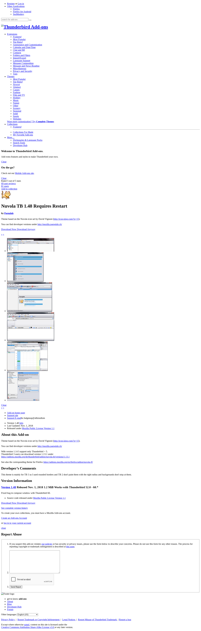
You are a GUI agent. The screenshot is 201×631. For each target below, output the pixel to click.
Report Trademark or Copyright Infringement (39, 619)
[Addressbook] (29, 311)
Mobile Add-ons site (24, 173)
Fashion (16, 92)
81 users (5, 186)
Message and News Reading (26, 66)
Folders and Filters (21, 55)
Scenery (16, 108)
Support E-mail (14, 418)
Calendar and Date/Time (24, 47)
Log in (21, 3)
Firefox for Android (22, 11)
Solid (15, 113)
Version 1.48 (8, 487)
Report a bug (125, 619)
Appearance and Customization (27, 44)
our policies (46, 544)
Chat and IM (19, 50)
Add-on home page (16, 412)
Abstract (17, 87)
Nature (16, 103)
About (10, 601)
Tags (15, 74)
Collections (12, 124)
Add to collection (9, 189)
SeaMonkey (18, 14)
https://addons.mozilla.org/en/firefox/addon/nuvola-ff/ (68, 462)
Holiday (16, 97)
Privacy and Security (22, 71)
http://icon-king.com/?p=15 (66, 219)
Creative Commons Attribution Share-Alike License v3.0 (28, 627)
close (3, 528)
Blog (9, 604)
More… (10, 137)
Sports (16, 116)
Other (15, 105)
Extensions (12, 34)
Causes (16, 89)
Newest (16, 84)
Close (3, 161)
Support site (12, 415)
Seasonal (17, 111)
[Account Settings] (23, 400)
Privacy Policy (8, 619)
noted (26, 624)
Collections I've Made (23, 132)
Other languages (8, 614)
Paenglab (9, 213)
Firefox (16, 9)
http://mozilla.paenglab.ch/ (50, 224)
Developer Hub (20, 145)
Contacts (17, 52)
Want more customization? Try (30, 121)
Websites (17, 119)
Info (21, 423)
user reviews (8, 183)
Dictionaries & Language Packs (27, 140)
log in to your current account (17, 523)
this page (70, 546)
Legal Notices (69, 619)
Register (11, 3)
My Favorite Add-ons (23, 135)
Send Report (16, 587)
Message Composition (23, 63)
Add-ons (39, 26)
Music (16, 100)
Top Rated (18, 42)
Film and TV (19, 95)
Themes (10, 76)
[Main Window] (25, 281)
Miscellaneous (19, 68)
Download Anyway (26, 229)
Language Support (21, 60)
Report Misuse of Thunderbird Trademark (97, 619)
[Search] (30, 20)
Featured (17, 36)
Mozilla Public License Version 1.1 (38, 428)
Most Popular (19, 39)
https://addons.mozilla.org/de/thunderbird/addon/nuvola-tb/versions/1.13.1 (35, 457)
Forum (10, 609)
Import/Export (19, 58)
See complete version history (14, 508)
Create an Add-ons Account (14, 518)
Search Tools (19, 142)
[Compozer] (30, 340)
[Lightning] (27, 370)
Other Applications (16, 6)
